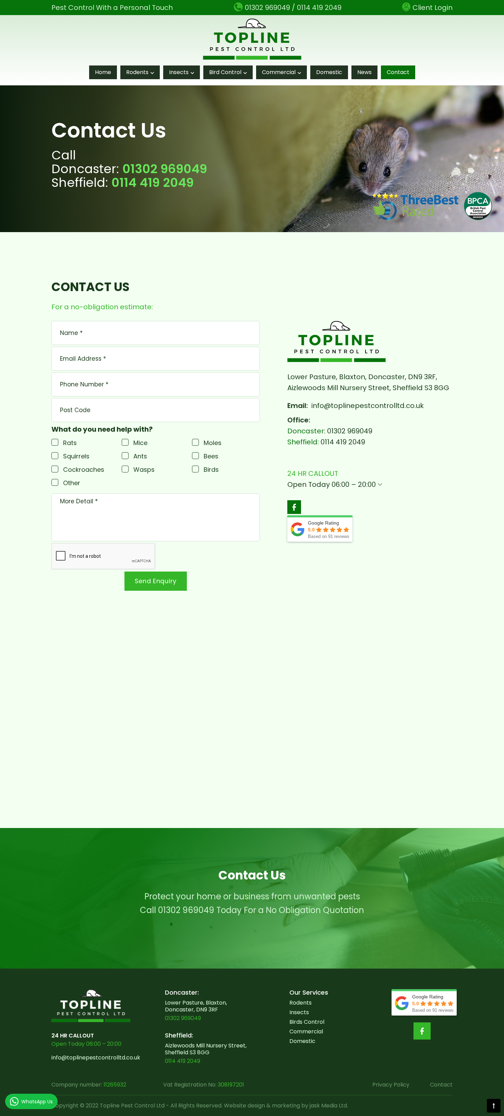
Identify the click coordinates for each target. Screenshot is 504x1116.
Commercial (279, 72)
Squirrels (76, 456)
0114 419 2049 (152, 182)
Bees (211, 456)
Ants (140, 456)
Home (103, 72)
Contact (398, 72)
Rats (70, 443)
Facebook (294, 507)
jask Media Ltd (328, 1105)
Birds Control (306, 1022)
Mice (140, 443)
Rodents (137, 72)
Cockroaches (83, 469)
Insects (179, 72)
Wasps (144, 469)
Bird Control (225, 72)
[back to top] (494, 1106)
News (364, 72)
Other (71, 483)
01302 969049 (164, 169)
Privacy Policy (390, 1085)
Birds (211, 469)
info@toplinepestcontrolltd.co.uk (367, 405)
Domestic (329, 72)
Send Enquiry (156, 581)
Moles (212, 443)
